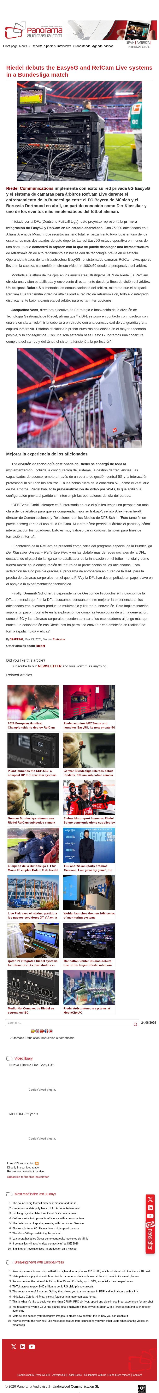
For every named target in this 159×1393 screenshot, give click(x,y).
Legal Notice (74, 1375)
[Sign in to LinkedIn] (150, 1207)
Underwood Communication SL (76, 1386)
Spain (130, 42)
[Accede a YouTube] (150, 1216)
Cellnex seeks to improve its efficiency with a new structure (48, 1218)
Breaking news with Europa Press (39, 1262)
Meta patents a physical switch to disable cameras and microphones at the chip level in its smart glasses (75, 1276)
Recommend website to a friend (26, 1171)
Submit (136, 1024)
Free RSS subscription (21, 1163)
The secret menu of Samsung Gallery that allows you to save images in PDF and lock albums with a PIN (75, 1291)
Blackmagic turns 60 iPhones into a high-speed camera (45, 1228)
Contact (137, 1375)
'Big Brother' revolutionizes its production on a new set (44, 1248)
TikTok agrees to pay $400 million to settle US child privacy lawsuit (52, 1286)
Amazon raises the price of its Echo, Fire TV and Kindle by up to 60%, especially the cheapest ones (72, 1281)
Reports (37, 46)
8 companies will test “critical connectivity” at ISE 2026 (45, 1243)
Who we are (43, 1375)
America (143, 42)
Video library (23, 1058)
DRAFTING (16, 639)
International (139, 47)
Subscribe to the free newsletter (28, 1176)
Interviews (64, 46)
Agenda (97, 46)
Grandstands (81, 46)
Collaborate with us (95, 1375)
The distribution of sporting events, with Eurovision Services (48, 1223)
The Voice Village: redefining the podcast (36, 1233)
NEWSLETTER (49, 666)
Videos (108, 46)
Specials (50, 46)
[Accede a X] (150, 1199)
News (23, 46)
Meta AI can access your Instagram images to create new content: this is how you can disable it (70, 1315)
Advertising (58, 1375)
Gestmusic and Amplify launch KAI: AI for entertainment (46, 1208)
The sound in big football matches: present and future (44, 1203)
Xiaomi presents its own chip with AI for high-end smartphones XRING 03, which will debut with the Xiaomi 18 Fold (81, 1271)
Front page (10, 45)
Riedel (40, 646)
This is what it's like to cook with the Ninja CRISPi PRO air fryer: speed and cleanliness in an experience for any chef (82, 1301)
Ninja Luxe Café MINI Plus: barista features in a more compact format (54, 1296)
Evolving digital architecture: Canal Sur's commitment (44, 1213)
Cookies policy (25, 1375)
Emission (59, 639)
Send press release (119, 1375)
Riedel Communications (29, 188)
